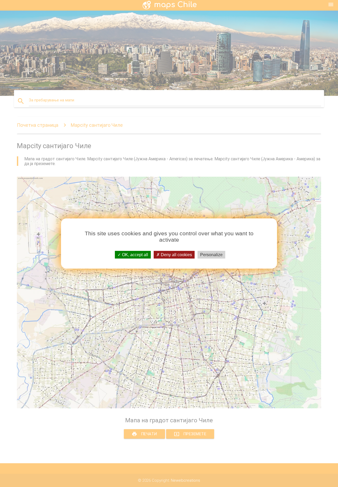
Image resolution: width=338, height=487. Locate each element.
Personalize (211, 254)
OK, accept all (134, 254)
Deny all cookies (176, 254)
